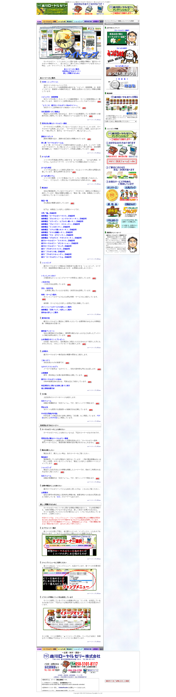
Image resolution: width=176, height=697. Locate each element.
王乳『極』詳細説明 (48, 213)
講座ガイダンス (47, 136)
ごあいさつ (45, 360)
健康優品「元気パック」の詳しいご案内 (56, 310)
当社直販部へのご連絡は (50, 112)
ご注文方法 (45, 282)
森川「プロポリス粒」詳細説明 (53, 251)
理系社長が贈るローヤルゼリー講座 (54, 123)
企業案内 (96, 21)
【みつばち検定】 (122, 48)
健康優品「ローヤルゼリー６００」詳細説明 (58, 216)
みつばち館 (61, 21)
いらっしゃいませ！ (48, 276)
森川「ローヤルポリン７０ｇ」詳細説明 (56, 257)
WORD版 (53, 418)
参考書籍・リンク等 (75, 675)
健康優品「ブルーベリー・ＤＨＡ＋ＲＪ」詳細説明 (60, 224)
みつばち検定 (46, 168)
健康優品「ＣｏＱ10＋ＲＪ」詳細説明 (55, 227)
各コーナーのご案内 (71, 69)
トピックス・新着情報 (49, 97)
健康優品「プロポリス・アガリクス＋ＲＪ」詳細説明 (61, 238)
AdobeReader (63, 687)
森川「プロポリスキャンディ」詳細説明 (56, 254)
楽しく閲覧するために (71, 73)
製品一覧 (44, 201)
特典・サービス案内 (48, 295)
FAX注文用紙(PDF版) (49, 413)
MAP (101, 22)
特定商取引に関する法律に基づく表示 (55, 386)
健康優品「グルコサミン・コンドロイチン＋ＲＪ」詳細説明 (64, 219)
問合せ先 (44, 407)
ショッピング (78, 21)
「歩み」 (58, 497)
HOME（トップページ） (50, 82)
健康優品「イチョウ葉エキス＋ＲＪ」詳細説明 (59, 230)
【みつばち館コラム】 (122, 66)
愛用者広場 (88, 21)
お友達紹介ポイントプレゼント (53, 339)
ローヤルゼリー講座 (49, 21)
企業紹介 (56, 677)
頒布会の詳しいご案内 (49, 312)
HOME (39, 22)
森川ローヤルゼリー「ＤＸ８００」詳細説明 (58, 240)
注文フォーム (46, 401)
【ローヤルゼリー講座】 (122, 30)
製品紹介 (70, 21)
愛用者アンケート (48, 331)
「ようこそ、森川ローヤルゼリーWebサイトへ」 (59, 105)
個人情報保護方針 (48, 388)
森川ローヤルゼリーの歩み (51, 379)
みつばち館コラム (48, 176)
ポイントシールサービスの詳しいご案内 (56, 307)
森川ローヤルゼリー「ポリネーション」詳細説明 (59, 243)
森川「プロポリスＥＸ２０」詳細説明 (55, 249)
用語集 (66, 675)
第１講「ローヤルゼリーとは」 (53, 143)
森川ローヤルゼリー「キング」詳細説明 (56, 246)
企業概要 (44, 373)
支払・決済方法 (47, 288)
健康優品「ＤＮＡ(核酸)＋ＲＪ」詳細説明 (57, 232)
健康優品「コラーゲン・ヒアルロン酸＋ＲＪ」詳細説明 (62, 221)
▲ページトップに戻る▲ (94, 119)
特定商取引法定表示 (67, 677)
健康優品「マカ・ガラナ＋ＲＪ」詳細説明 (57, 235)
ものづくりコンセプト (49, 367)
